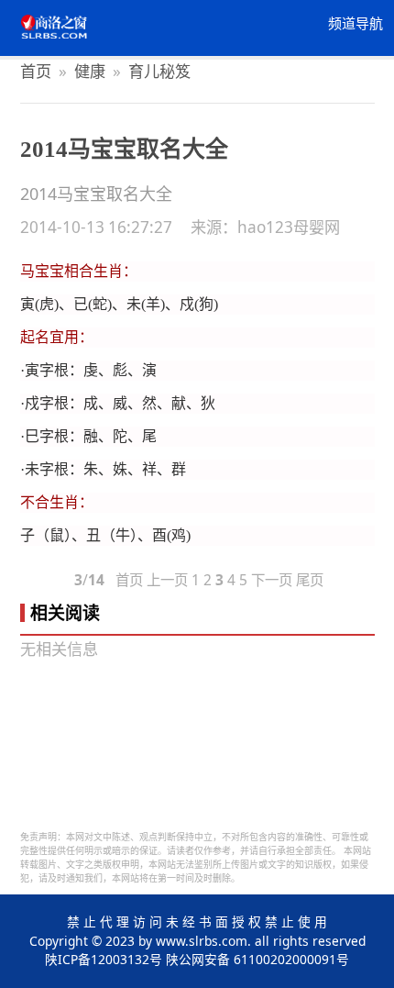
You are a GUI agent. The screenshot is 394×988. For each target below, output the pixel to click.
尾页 (309, 580)
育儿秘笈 (159, 71)
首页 (35, 71)
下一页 (271, 580)
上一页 (167, 580)
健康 (89, 71)
